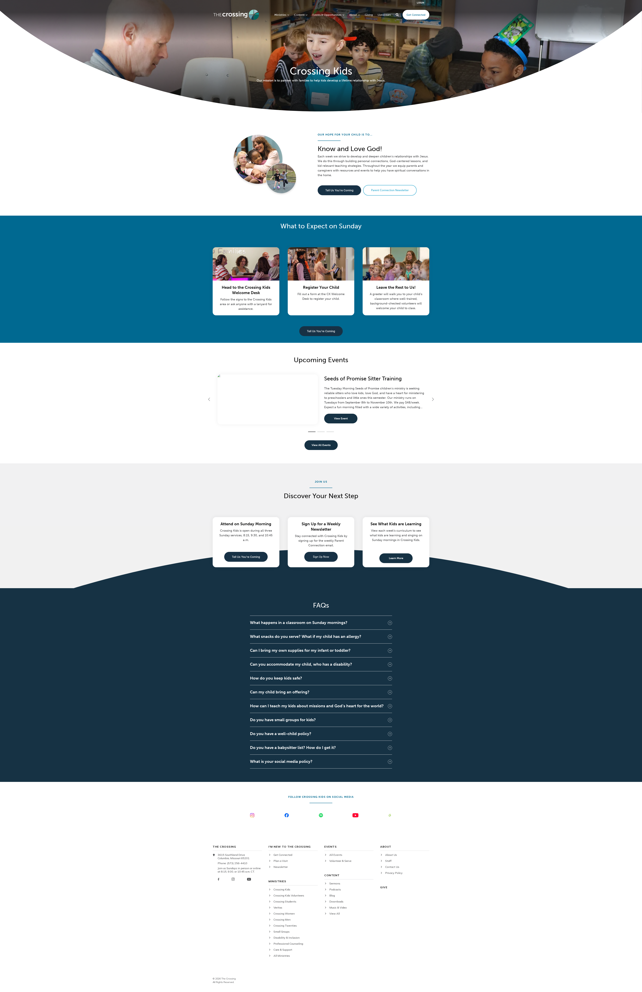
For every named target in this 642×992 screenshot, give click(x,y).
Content (299, 15)
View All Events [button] (321, 445)
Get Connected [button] (415, 14)
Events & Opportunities (326, 15)
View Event (341, 418)
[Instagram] (233, 879)
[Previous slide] (209, 399)
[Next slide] (433, 399)
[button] (397, 14)
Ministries (280, 15)
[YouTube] (249, 879)
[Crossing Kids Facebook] (287, 815)
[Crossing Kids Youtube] (355, 815)
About (353, 15)
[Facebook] (218, 879)
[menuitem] (420, 3)
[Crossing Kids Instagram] (252, 815)
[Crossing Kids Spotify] (321, 815)
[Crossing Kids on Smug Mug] (390, 815)
